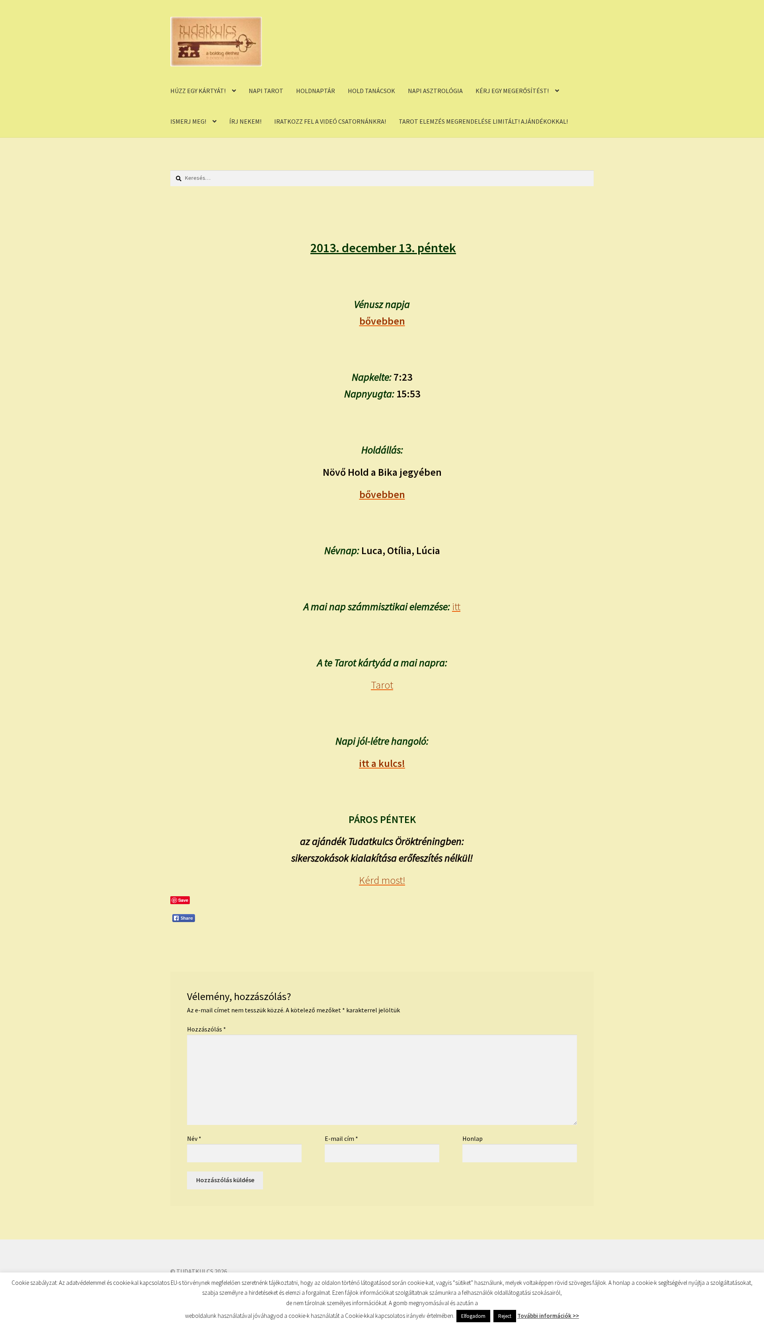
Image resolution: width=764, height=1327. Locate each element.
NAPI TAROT (266, 91)
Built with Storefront (199, 1281)
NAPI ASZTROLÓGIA (435, 91)
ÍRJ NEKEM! (245, 121)
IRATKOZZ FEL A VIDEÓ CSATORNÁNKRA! (330, 121)
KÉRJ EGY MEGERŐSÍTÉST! (512, 91)
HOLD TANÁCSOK (371, 91)
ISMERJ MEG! (188, 121)
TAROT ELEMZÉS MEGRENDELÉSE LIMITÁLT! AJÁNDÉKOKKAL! (483, 121)
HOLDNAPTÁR (315, 91)
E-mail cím (341, 1138)
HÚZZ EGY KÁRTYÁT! (198, 91)
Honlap (472, 1138)
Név (194, 1138)
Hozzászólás (206, 1029)
